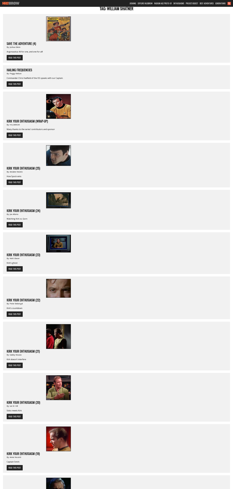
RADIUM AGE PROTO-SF (163, 3)
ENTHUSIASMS (178, 3)
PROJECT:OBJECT (192, 3)
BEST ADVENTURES (207, 3)
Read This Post (14, 57)
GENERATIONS (220, 3)
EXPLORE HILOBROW (145, 3)
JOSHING (132, 3)
